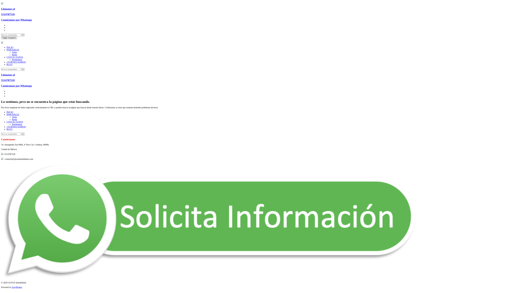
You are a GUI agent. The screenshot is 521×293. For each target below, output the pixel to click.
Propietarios (17, 59)
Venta (14, 52)
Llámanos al (8, 8)
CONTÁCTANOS (15, 57)
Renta (14, 55)
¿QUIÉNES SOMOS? (16, 62)
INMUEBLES (13, 50)
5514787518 (8, 14)
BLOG (10, 64)
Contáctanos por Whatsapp (16, 19)
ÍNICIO (10, 47)
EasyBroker (17, 287)
